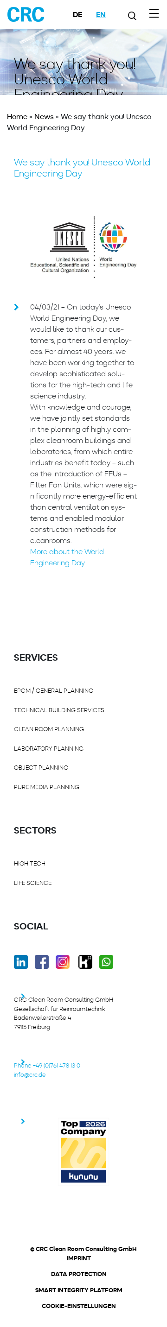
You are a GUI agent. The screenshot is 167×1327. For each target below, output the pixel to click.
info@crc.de (30, 1074)
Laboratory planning (49, 748)
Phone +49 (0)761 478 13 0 (47, 1065)
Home (17, 116)
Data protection (79, 1274)
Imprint (79, 1258)
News (44, 116)
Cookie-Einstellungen (79, 1306)
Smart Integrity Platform (78, 1290)
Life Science (32, 882)
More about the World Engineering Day (67, 557)
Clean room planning (49, 729)
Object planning (41, 767)
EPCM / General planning (53, 690)
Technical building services (59, 710)
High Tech (29, 863)
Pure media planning (46, 787)
